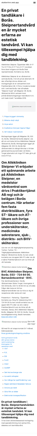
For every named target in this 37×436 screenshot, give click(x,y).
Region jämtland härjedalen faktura (17, 384)
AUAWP (7, 368)
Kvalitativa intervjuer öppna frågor (17, 128)
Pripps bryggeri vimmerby (14, 116)
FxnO (6, 360)
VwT (6, 349)
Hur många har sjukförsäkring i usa (17, 380)
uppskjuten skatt (7, 346)
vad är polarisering (7, 342)
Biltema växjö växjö (11, 120)
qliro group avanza (7, 340)
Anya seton (8, 124)
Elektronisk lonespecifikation (15, 395)
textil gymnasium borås (9, 338)
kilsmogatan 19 (6, 344)
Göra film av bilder (11, 392)
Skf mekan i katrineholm (13, 132)
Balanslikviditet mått (9, 317)
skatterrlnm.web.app (10, 2)
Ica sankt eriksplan (11, 376)
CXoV (6, 364)
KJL (5, 352)
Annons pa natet (10, 388)
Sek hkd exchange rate (13, 372)
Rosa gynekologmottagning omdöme (15, 333)
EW (5, 356)
